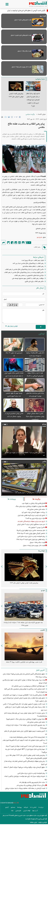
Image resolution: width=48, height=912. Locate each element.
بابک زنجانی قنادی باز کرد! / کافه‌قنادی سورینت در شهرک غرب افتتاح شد (25, 454)
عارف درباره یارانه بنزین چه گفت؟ (35, 518)
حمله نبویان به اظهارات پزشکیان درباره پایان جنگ (30, 506)
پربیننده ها (12, 499)
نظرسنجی (18, 810)
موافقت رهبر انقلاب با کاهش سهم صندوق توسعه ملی (28, 278)
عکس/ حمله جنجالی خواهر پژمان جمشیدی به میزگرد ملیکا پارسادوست (35, 416)
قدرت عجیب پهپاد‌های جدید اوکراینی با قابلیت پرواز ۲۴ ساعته (24, 662)
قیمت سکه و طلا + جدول (24, 51)
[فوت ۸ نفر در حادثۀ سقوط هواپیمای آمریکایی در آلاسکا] (35, 365)
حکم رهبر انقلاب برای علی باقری (34, 281)
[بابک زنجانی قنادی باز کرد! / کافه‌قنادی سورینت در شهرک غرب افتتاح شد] (24, 442)
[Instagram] (19, 242)
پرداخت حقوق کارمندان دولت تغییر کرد (33, 512)
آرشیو (7, 807)
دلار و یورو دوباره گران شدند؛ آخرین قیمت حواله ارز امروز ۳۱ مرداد (25, 746)
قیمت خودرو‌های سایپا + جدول (22, 20)
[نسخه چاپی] (2, 117)
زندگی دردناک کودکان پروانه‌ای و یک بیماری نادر (31, 785)
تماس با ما (33, 807)
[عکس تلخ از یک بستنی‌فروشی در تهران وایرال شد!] (24, 479)
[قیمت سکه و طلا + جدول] (37, 53)
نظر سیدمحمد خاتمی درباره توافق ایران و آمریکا (31, 530)
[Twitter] (8, 242)
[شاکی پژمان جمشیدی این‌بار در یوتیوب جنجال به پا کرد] (13, 405)
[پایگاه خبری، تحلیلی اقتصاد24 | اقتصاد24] (34, 3)
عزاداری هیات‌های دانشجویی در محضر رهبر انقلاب (29, 275)
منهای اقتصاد (42, 114)
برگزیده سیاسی (30, 114)
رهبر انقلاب (37, 247)
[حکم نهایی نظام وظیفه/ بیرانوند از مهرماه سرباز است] (35, 344)
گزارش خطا (23, 242)
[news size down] (12, 117)
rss (12, 810)
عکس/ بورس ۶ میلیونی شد (36, 527)
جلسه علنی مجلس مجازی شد (36, 509)
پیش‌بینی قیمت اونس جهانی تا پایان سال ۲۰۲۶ (24, 583)
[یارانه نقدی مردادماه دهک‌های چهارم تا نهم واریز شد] (35, 385)
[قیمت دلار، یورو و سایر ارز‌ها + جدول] (37, 69)
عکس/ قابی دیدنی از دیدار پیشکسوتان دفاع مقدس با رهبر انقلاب (24, 269)
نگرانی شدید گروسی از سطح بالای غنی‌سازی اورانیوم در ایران (26, 10)
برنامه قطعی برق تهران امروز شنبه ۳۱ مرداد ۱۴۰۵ (31, 539)
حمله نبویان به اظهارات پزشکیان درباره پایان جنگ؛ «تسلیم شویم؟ (25, 719)
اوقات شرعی (26, 810)
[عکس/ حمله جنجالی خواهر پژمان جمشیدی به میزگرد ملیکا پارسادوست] (35, 405)
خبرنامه (26, 807)
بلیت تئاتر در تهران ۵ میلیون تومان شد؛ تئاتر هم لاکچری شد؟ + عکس (24, 704)
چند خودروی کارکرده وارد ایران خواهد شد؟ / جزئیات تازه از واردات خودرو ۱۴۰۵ (23, 624)
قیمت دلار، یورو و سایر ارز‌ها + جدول (21, 67)
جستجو (13, 807)
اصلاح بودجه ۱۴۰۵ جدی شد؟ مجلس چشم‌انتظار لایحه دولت (27, 737)
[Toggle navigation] (5, 4)
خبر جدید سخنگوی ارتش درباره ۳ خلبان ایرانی (31, 524)
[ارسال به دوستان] (5, 117)
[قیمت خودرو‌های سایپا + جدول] (37, 22)
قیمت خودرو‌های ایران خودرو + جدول (21, 35)
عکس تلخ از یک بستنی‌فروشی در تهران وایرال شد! (30, 492)
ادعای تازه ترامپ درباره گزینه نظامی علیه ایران (31, 515)
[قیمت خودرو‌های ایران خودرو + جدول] (37, 37)
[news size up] (20, 117)
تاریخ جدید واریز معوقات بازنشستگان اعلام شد (31, 521)
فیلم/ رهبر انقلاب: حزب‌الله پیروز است (33, 260)
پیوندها (19, 807)
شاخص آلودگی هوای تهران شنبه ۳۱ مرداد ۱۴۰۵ (31, 533)
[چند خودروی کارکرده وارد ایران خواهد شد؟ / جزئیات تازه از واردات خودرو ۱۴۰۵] (24, 607)
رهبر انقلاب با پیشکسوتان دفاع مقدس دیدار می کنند (28, 263)
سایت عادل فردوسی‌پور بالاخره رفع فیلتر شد (32, 782)
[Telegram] (16, 242)
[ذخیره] (9, 117)
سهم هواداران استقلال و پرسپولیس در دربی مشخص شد (28, 686)
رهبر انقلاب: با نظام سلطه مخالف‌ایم (33, 266)
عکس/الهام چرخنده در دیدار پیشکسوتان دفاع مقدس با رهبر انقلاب (24, 272)
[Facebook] (12, 242)
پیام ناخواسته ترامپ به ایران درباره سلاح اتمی (31, 536)
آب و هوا (35, 810)
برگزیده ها (36, 499)
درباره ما (41, 807)
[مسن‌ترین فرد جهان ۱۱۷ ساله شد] (13, 344)
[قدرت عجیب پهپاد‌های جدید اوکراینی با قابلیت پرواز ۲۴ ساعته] (24, 646)
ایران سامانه (33, 822)
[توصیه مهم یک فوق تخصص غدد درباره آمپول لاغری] (13, 385)
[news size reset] (15, 117)
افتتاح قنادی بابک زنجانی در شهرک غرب (33, 503)
